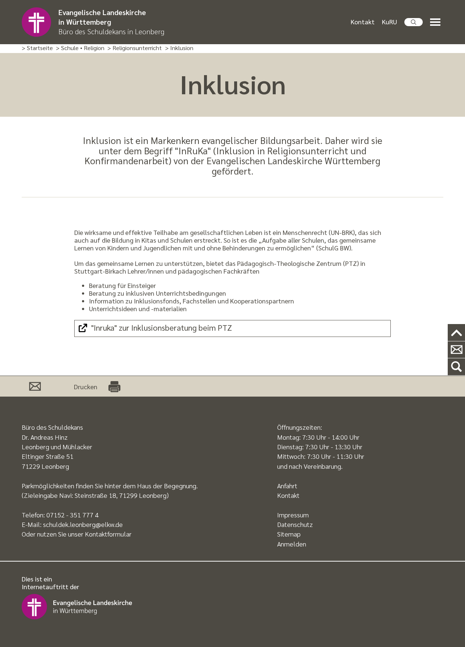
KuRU (389, 21)
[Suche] (456, 367)
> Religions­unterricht (134, 48)
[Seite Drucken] (114, 386)
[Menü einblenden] (436, 22)
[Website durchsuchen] (413, 22)
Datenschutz (295, 524)
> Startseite (37, 48)
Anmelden (291, 543)
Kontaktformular (108, 534)
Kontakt (363, 21)
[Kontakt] (456, 350)
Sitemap (289, 534)
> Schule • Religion (80, 48)
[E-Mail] (35, 386)
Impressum (293, 514)
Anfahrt (287, 485)
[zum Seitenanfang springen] (456, 332)
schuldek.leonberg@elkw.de (83, 524)
